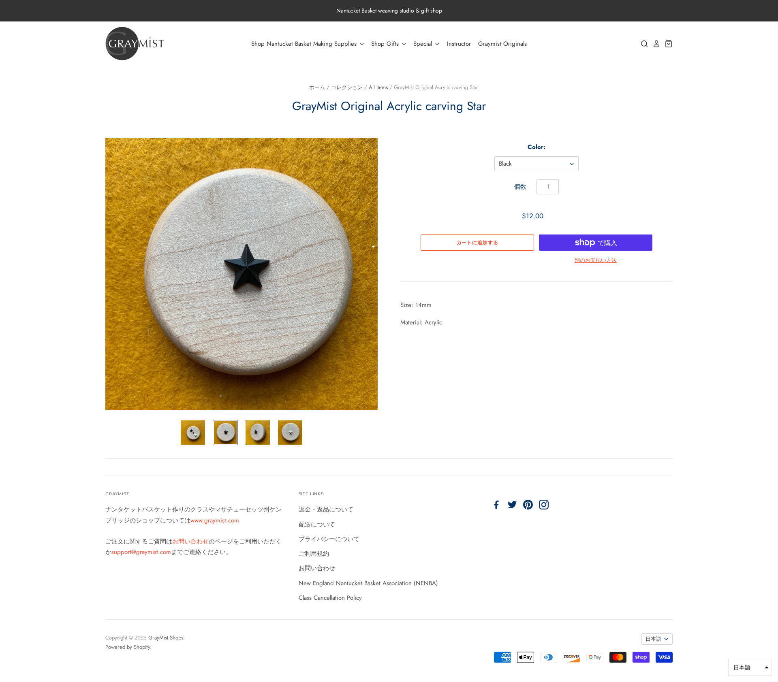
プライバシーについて (329, 539)
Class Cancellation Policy (330, 597)
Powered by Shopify (127, 647)
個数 (520, 186)
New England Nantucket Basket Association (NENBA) (368, 583)
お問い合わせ (190, 541)
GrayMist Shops (165, 638)
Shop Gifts (386, 43)
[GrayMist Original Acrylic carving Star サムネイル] (193, 432)
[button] (750, 667)
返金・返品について (326, 509)
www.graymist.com (214, 520)
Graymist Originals (502, 43)
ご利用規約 (314, 553)
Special (423, 43)
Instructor (459, 43)
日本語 (653, 639)
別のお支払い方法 (596, 260)
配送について (317, 524)
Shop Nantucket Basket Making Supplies (305, 43)
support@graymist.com (141, 552)
